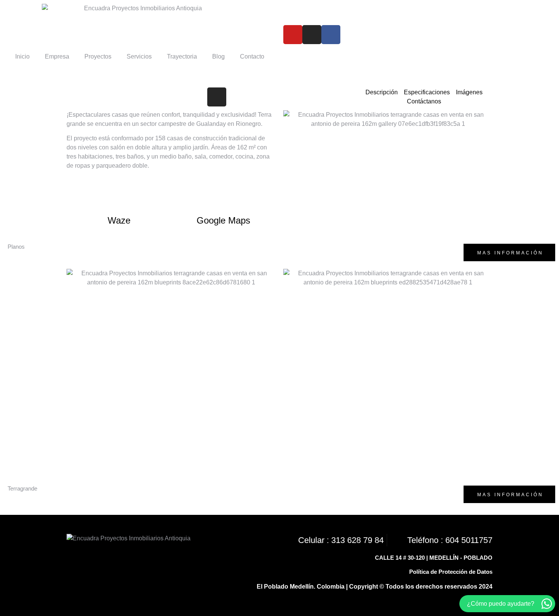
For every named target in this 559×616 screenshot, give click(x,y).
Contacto (252, 56)
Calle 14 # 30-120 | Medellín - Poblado (433, 557)
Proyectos (97, 56)
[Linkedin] (136, 591)
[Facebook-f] (330, 34)
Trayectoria (182, 56)
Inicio (22, 56)
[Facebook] (83, 591)
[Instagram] (311, 34)
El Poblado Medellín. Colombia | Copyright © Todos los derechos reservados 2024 (374, 586)
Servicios (139, 56)
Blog (218, 56)
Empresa (57, 56)
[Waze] (123, 591)
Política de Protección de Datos (450, 571)
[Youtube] (292, 34)
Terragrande (118, 97)
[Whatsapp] (109, 591)
